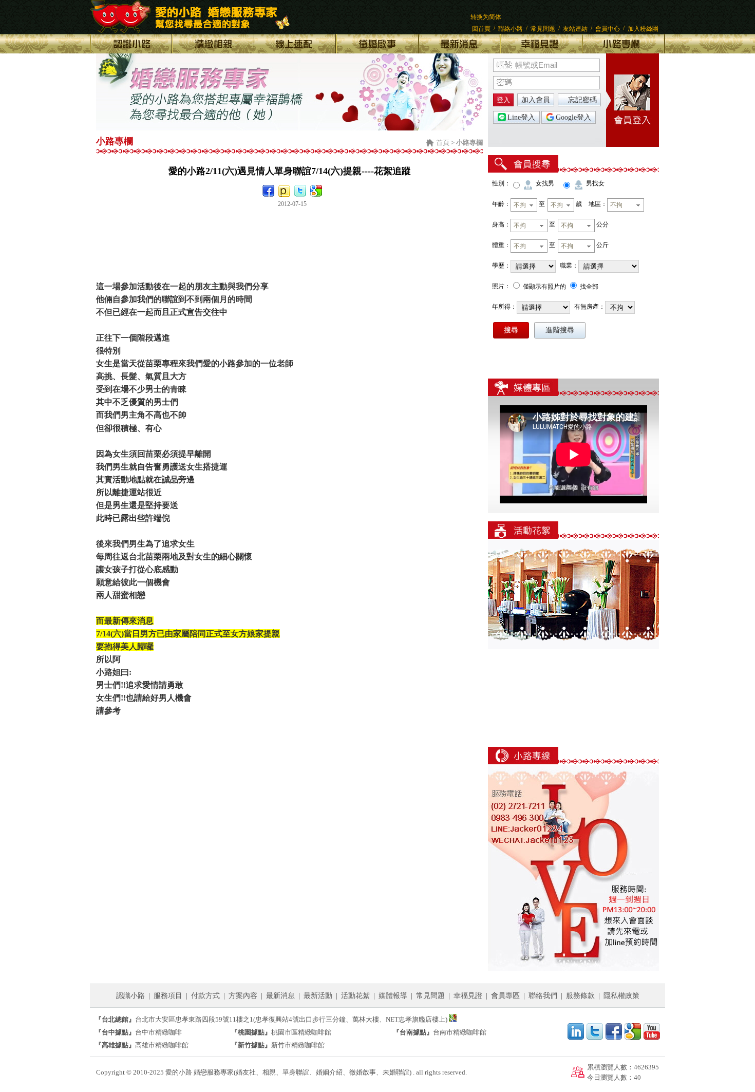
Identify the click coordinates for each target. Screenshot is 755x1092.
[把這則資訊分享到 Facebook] (268, 191)
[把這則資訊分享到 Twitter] (300, 191)
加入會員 (535, 100)
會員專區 (505, 996)
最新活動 (318, 996)
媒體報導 (393, 996)
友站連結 (575, 28)
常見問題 (543, 28)
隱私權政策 (621, 996)
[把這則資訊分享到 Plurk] (284, 191)
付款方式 (205, 996)
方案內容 (243, 996)
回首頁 (481, 28)
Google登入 (573, 117)
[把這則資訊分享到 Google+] (316, 191)
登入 (503, 100)
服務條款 (580, 996)
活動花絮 (355, 996)
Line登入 (521, 117)
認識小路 (130, 996)
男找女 (595, 183)
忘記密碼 (582, 100)
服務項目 (168, 996)
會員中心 (607, 28)
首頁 (442, 142)
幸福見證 (468, 996)
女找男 (545, 183)
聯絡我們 (542, 996)
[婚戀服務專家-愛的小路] (289, 127)
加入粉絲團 (643, 28)
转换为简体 (485, 17)
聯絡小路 (510, 28)
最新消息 (280, 996)
